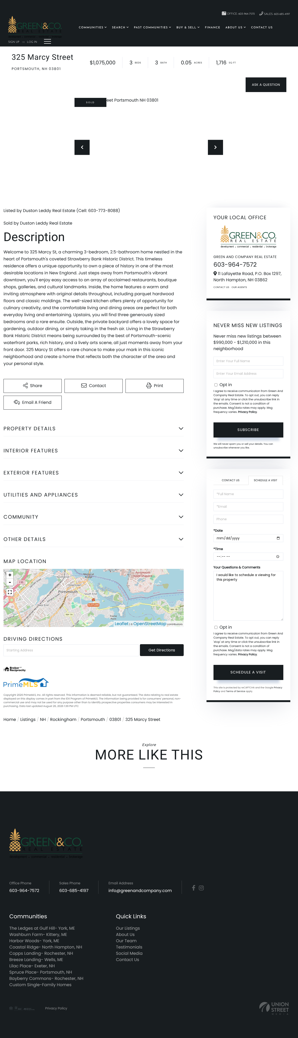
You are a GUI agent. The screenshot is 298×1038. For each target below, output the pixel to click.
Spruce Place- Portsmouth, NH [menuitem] (40, 972)
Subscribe (248, 429)
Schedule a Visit (265, 480)
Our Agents (239, 287)
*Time (218, 549)
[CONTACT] (266, 84)
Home (9, 720)
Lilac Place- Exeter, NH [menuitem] (32, 966)
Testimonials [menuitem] (129, 947)
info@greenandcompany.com (140, 891)
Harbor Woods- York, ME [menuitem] (34, 941)
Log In (32, 42)
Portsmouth (93, 720)
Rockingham (63, 720)
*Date (218, 530)
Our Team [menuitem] (126, 941)
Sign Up (13, 42)
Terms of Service (235, 691)
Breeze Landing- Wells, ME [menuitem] (36, 960)
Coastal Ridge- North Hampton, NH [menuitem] (45, 947)
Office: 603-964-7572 (240, 14)
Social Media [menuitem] (129, 953)
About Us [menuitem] (234, 27)
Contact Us (221, 287)
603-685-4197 (74, 891)
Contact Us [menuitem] (262, 27)
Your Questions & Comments (236, 567)
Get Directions (162, 650)
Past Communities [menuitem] (151, 27)
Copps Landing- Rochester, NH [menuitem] (41, 953)
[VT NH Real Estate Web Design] (274, 1008)
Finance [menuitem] (212, 27)
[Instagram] (201, 888)
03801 (115, 720)
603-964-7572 (235, 265)
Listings (28, 720)
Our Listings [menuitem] (128, 928)
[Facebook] (193, 888)
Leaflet (122, 624)
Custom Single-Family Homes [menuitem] (40, 985)
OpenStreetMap (149, 624)
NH (43, 720)
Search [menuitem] (118, 27)
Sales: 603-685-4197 (276, 14)
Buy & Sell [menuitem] (186, 27)
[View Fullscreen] (9, 592)
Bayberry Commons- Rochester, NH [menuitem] (46, 979)
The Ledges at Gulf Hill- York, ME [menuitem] (42, 928)
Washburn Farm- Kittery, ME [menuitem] (38, 935)
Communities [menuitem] (91, 27)
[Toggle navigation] (47, 41)
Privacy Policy (247, 412)
